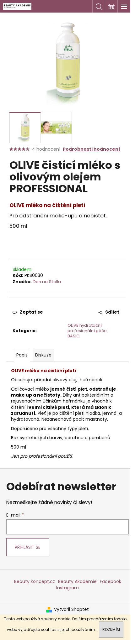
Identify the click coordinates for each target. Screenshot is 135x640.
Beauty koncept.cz (34, 581)
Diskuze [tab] (43, 355)
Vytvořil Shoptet (71, 609)
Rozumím (111, 629)
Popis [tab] (22, 355)
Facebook (110, 581)
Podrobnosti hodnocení (91, 149)
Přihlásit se (27, 547)
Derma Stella (47, 281)
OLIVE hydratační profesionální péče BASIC (87, 330)
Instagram (67, 588)
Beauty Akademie (77, 581)
